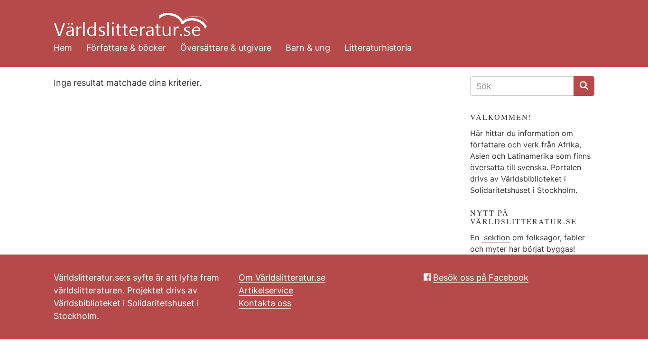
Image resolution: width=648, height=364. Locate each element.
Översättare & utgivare (225, 48)
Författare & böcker (126, 48)
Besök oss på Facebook (480, 277)
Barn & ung (308, 48)
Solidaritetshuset (501, 190)
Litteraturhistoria (378, 48)
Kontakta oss (265, 303)
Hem (63, 48)
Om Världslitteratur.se (282, 277)
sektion (495, 237)
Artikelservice (266, 290)
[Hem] (316, 19)
